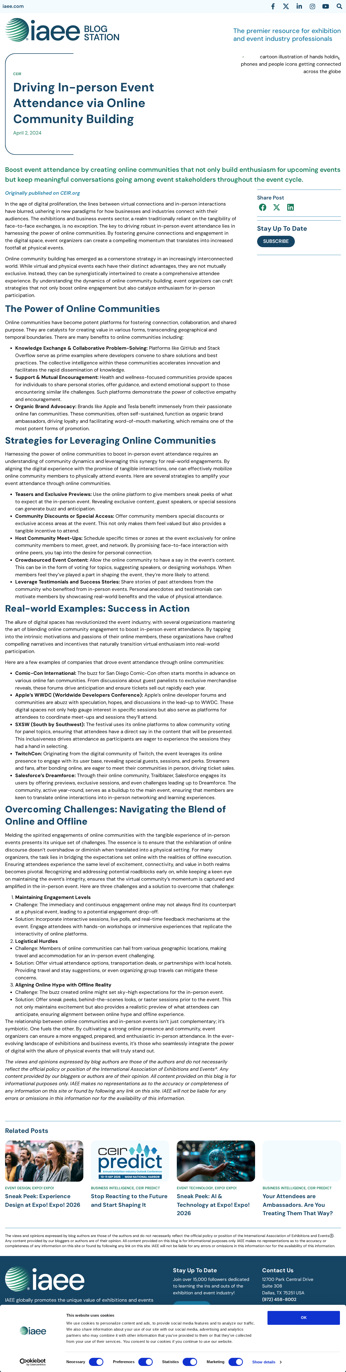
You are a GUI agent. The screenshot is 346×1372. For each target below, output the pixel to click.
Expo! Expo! (43, 1188)
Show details (263, 1362)
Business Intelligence (112, 1188)
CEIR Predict (148, 1188)
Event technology (195, 1188)
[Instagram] (312, 6)
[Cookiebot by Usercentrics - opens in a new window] (33, 1362)
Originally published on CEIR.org (42, 193)
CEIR (17, 74)
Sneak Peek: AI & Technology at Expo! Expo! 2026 (213, 1205)
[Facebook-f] (273, 6)
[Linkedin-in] (299, 6)
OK (304, 1317)
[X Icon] (286, 6)
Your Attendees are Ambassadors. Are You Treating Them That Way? (298, 1205)
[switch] (145, 1362)
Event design (17, 1188)
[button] (262, 207)
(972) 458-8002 (279, 1299)
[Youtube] (325, 6)
